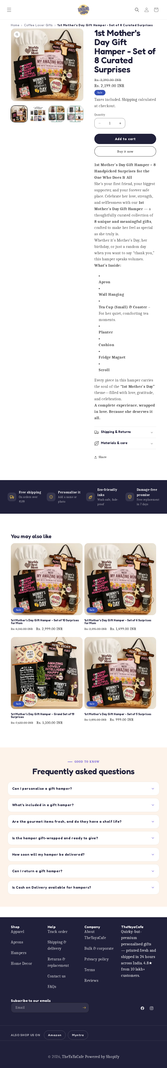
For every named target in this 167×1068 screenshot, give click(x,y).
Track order (58, 931)
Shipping (129, 99)
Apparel (17, 931)
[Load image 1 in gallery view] (19, 114)
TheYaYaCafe (73, 1056)
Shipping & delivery (57, 945)
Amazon (55, 1035)
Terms (89, 970)
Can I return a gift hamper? (37, 871)
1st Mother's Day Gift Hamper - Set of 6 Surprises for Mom (117, 622)
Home (15, 25)
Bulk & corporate (99, 948)
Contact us (57, 976)
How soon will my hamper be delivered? (48, 854)
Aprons (17, 942)
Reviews (91, 980)
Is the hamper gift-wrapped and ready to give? (55, 838)
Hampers (18, 953)
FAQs (52, 986)
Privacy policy (96, 959)
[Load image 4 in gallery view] (75, 114)
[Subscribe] (84, 1008)
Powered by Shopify (102, 1056)
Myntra (78, 1035)
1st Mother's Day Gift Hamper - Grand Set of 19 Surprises (42, 716)
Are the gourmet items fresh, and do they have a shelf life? (67, 821)
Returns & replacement (58, 962)
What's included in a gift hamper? (43, 805)
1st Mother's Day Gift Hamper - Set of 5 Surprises (117, 714)
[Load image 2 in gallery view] (38, 114)
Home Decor (21, 963)
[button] (9, 10)
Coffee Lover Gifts (38, 25)
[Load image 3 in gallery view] (56, 114)
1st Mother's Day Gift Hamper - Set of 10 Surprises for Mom (45, 622)
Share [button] (103, 457)
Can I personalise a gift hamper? (42, 788)
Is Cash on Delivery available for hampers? (51, 887)
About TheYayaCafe (95, 934)
